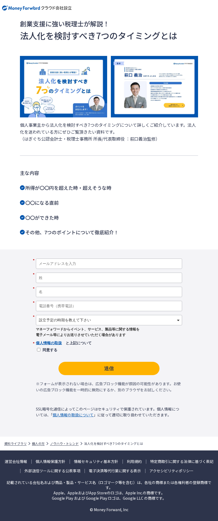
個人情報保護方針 (50, 461)
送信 (109, 368)
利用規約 (134, 461)
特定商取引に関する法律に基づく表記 (181, 461)
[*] (109, 256)
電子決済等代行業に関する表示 (115, 470)
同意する (50, 350)
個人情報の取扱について (73, 414)
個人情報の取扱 (49, 343)
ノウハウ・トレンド (64, 443)
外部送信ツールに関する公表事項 (52, 470)
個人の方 (38, 443)
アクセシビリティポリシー (171, 470)
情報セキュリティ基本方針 (96, 461)
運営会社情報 (16, 461)
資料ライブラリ (15, 443)
